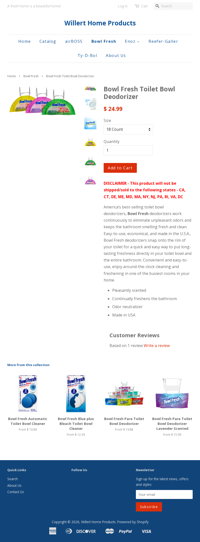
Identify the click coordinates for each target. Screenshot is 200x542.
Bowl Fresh (103, 41)
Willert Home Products (100, 23)
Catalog (48, 41)
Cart (144, 6)
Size (107, 120)
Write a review (157, 345)
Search (12, 479)
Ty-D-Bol (87, 55)
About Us (116, 55)
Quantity (112, 141)
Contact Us (15, 491)
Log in (123, 6)
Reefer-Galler (163, 41)
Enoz (131, 41)
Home (24, 41)
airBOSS (74, 41)
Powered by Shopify (133, 522)
